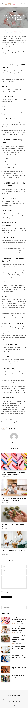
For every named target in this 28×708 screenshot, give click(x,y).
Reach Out (10, 695)
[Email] (21, 31)
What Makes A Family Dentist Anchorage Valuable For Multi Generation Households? (19, 658)
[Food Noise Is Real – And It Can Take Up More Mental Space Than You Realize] (14, 487)
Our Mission (17, 695)
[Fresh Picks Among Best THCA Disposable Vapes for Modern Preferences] (14, 461)
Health (14, 11)
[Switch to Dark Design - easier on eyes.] (21, 3)
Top (14, 705)
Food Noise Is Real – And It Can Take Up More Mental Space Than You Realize (18, 628)
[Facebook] (6, 31)
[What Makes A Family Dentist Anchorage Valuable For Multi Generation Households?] (6, 659)
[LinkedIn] (17, 31)
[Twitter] (10, 31)
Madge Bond (8, 23)
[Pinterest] (14, 31)
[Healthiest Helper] (9, 3)
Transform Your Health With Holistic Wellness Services (19, 668)
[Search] (24, 3)
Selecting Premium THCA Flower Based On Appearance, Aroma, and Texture (18, 638)
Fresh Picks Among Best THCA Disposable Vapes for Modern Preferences (19, 619)
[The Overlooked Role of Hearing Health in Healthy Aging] (6, 678)
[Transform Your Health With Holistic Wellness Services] (6, 669)
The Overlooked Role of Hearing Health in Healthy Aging (18, 677)
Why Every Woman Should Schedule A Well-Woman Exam (18, 648)
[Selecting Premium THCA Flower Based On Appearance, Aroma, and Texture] (14, 513)
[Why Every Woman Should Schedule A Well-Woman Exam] (14, 539)
